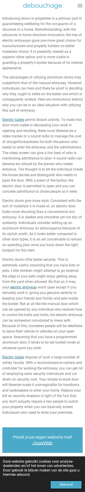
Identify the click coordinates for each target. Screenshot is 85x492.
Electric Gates (13, 120)
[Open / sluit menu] (80, 5)
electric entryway (23, 287)
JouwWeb (42, 443)
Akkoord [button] (66, 485)
